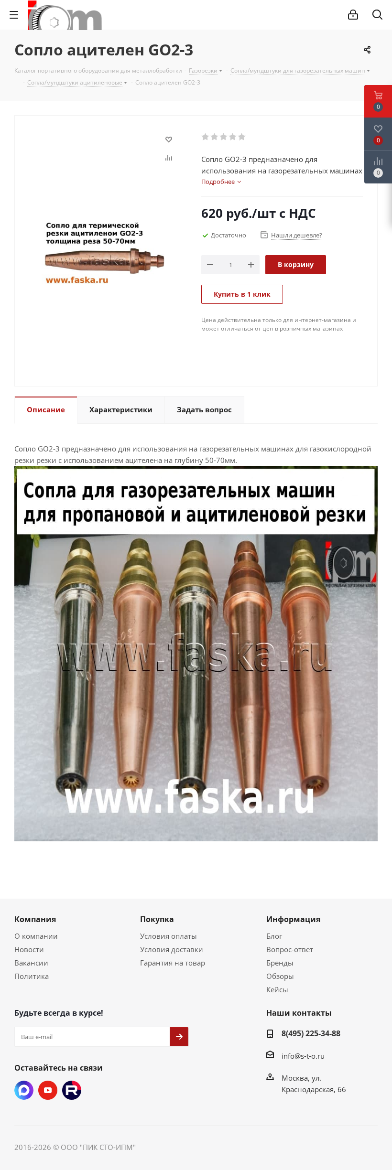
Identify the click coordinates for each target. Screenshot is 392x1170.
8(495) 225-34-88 (311, 1033)
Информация (293, 919)
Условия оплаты (168, 936)
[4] (233, 137)
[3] (224, 137)
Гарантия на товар (172, 962)
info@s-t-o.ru (303, 1056)
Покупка (157, 919)
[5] (242, 137)
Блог (274, 936)
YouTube (47, 1090)
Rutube (71, 1090)
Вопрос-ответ (289, 949)
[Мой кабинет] (353, 15)
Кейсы (277, 989)
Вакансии (31, 962)
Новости (29, 949)
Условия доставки (171, 949)
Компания (35, 919)
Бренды (280, 962)
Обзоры (280, 976)
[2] (214, 137)
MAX (23, 1090)
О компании (36, 936)
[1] (205, 137)
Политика (31, 976)
